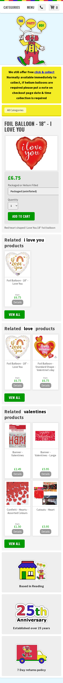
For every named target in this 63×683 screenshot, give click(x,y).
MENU (30, 7)
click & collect (44, 72)
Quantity (13, 199)
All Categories (15, 110)
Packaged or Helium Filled (23, 185)
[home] (31, 66)
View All (14, 314)
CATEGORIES (12, 7)
